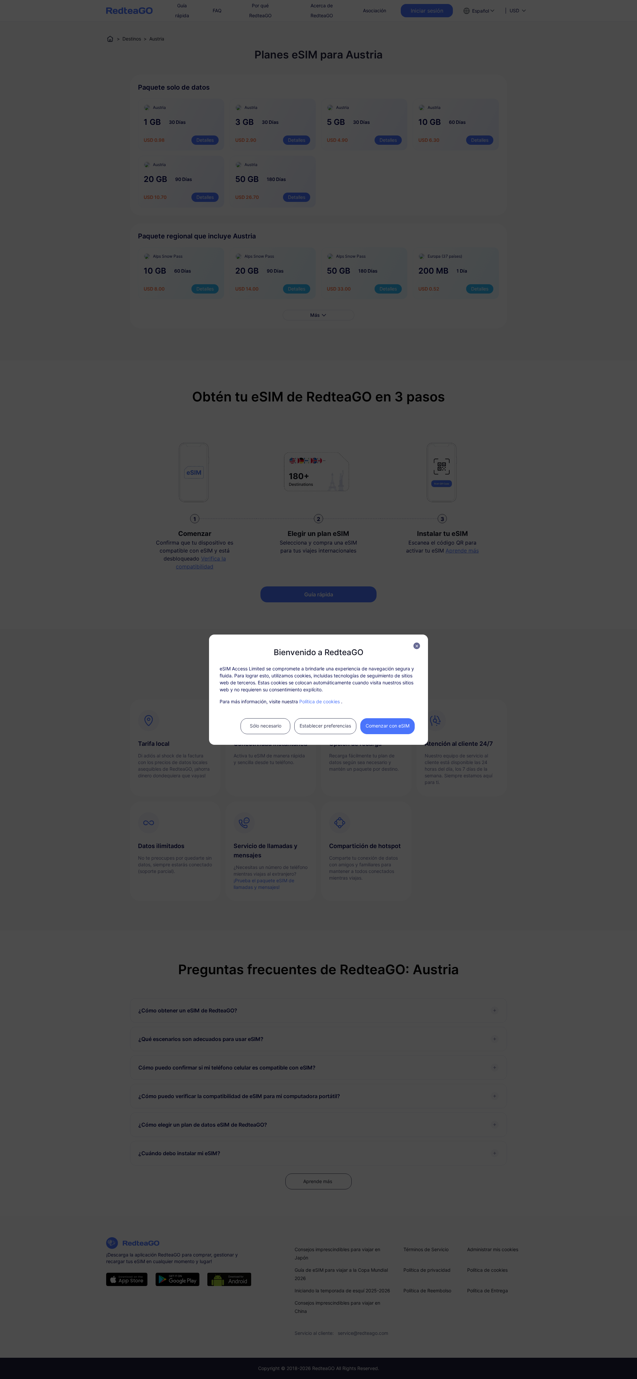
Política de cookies (319, 701)
